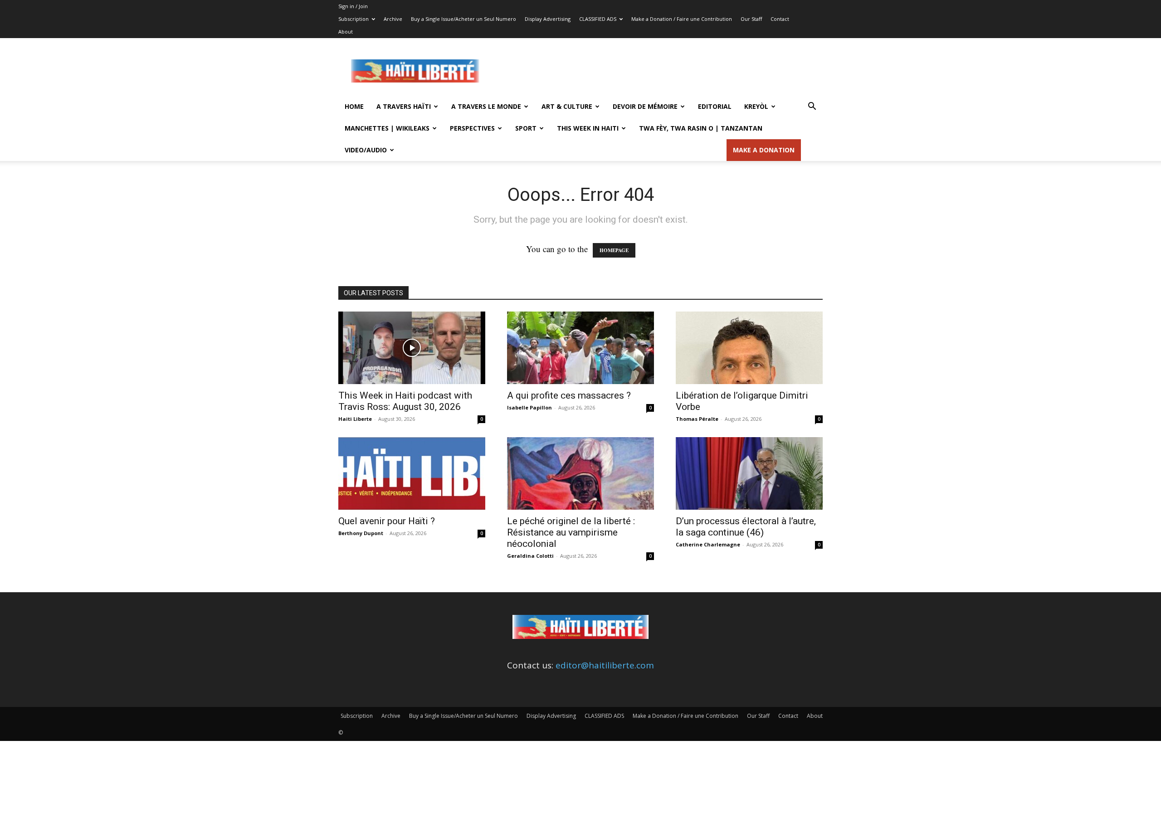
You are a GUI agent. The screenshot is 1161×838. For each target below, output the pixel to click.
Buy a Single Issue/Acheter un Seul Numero (463, 18)
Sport (526, 128)
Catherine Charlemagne (708, 544)
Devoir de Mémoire (645, 106)
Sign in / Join (353, 6)
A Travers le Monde (486, 106)
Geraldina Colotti (530, 555)
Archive (393, 18)
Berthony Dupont (360, 533)
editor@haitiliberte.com (605, 665)
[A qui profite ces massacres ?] (580, 348)
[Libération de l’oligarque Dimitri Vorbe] (749, 348)
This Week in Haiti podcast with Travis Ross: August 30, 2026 (405, 401)
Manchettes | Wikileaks (387, 128)
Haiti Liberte (355, 418)
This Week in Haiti (588, 128)
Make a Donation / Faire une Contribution (681, 18)
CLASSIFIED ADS (597, 18)
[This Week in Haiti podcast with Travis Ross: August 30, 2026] (411, 348)
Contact (780, 18)
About (345, 31)
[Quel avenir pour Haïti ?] (411, 473)
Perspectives (472, 128)
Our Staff (751, 18)
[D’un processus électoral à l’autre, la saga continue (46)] (749, 473)
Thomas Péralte (697, 418)
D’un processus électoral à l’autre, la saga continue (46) (746, 527)
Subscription (353, 18)
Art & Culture (566, 106)
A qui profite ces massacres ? (569, 395)
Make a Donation (764, 150)
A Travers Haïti (403, 106)
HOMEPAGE (614, 250)
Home (354, 106)
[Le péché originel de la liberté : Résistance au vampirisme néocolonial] (580, 473)
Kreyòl (756, 106)
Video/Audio (366, 150)
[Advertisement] (658, 71)
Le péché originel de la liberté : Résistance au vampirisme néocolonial (571, 532)
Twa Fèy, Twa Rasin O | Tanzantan (700, 128)
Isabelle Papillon (529, 407)
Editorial (715, 106)
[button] (812, 106)
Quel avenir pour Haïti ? (386, 521)
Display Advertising (548, 18)
